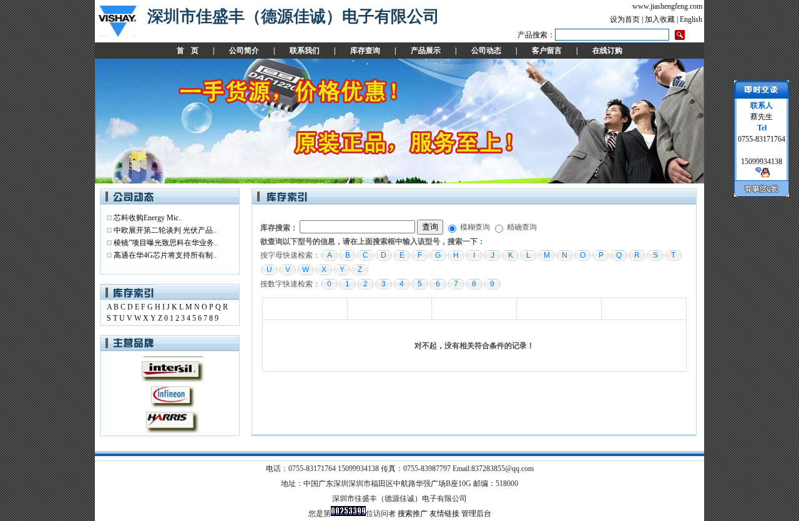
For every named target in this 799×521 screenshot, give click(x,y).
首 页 (188, 50)
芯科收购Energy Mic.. (148, 217)
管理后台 (476, 513)
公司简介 (244, 50)
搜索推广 (413, 513)
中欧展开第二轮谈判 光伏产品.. (165, 230)
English (691, 19)
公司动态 (486, 50)
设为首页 (625, 19)
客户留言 (547, 50)
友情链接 (444, 513)
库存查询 (365, 50)
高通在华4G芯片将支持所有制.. (165, 255)
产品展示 (426, 50)
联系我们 (305, 50)
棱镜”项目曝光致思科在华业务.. (166, 242)
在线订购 (607, 50)
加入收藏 (660, 19)
